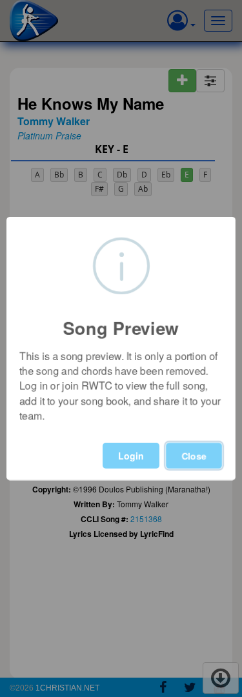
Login (131, 455)
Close (194, 455)
